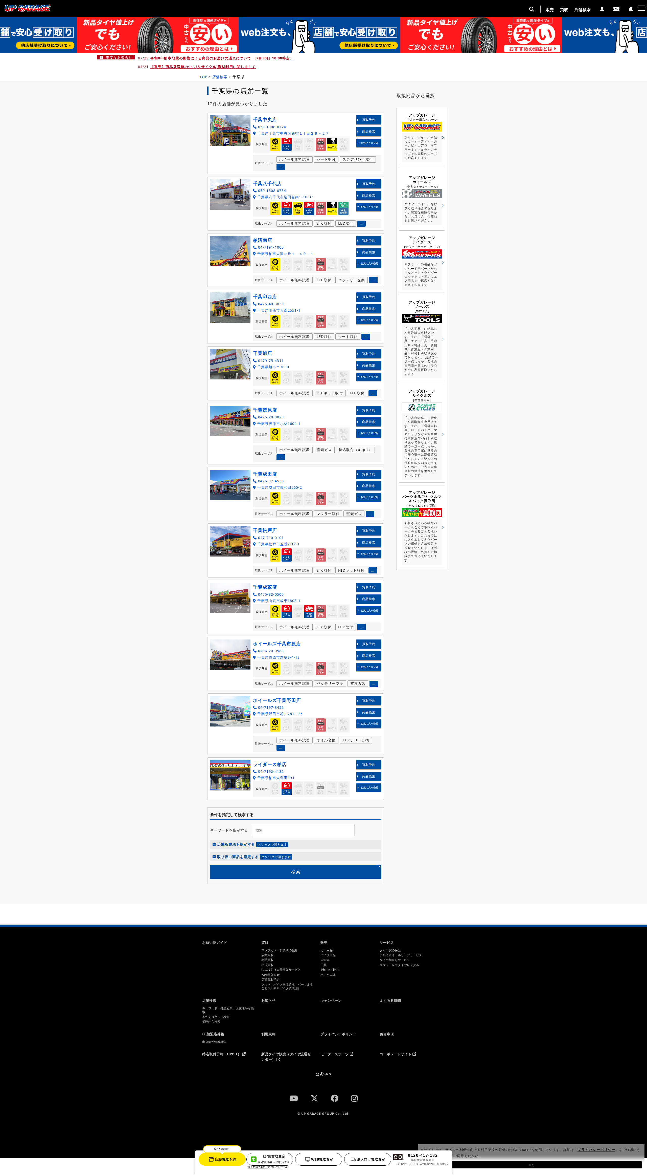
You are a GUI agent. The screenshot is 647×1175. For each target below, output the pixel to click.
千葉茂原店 (265, 410)
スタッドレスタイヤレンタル (399, 965)
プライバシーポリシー (338, 1034)
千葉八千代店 (267, 183)
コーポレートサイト (396, 1054)
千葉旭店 (262, 353)
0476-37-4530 (270, 481)
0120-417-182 (422, 1159)
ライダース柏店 (270, 764)
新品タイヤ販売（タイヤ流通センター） (286, 1057)
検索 (295, 871)
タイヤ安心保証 (390, 950)
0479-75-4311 (270, 360)
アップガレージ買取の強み (279, 950)
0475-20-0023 (270, 417)
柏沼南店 (262, 240)
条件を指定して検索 (215, 1017)
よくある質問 (390, 1000)
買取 (564, 9)
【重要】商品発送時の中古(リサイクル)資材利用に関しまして (203, 66)
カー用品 (326, 950)
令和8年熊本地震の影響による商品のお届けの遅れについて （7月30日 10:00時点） (222, 58)
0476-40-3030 (270, 304)
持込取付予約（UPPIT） (222, 1054)
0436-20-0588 (270, 650)
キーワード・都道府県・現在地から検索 (228, 1010)
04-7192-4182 (270, 771)
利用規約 (268, 1034)
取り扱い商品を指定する (253, 856)
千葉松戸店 (265, 530)
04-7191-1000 (270, 247)
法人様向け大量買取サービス (281, 970)
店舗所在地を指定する (251, 844)
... (280, 167)
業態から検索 (211, 1021)
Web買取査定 (270, 975)
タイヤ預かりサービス (395, 960)
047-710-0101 (270, 537)
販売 (550, 9)
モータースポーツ (335, 1054)
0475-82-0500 (270, 594)
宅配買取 (267, 960)
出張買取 (267, 965)
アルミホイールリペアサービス (401, 955)
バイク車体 (328, 975)
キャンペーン (331, 1000)
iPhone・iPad (329, 970)
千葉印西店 (265, 296)
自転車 (325, 960)
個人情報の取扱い (258, 1167)
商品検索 (368, 131)
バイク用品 (328, 955)
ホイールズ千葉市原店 (277, 643)
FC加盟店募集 (213, 1034)
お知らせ (268, 1000)
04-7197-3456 (270, 707)
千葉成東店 (265, 587)
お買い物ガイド (214, 942)
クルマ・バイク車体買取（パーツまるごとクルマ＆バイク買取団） (287, 986)
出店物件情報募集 (214, 1042)
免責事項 (387, 1034)
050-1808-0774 (271, 126)
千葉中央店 (265, 119)
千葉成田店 (265, 474)
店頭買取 (267, 955)
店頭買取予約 (270, 979)
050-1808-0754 (271, 190)
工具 (323, 965)
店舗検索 (582, 9)
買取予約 (368, 120)
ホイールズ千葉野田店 (277, 700)
